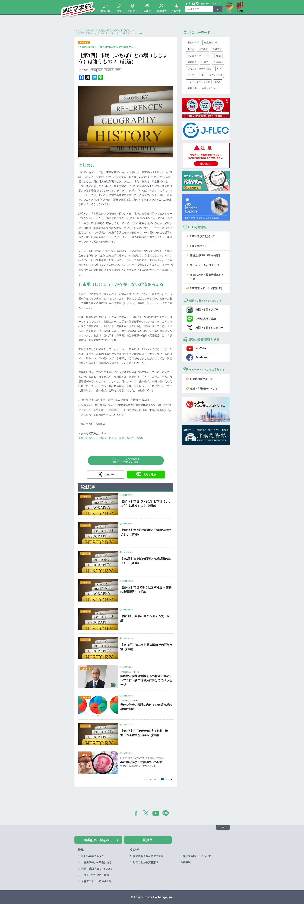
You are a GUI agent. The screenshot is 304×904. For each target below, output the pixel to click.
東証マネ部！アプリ (207, 309)
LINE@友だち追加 (206, 318)
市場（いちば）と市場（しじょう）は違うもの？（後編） (111, 437)
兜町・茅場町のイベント (204, 388)
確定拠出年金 (211, 42)
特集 (119, 10)
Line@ (197, 3)
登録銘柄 (176, 10)
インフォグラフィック (199, 82)
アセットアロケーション (200, 68)
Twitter (190, 3)
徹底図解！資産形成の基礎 (148, 856)
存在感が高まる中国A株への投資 (141, 762)
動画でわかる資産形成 (145, 862)
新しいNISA (193, 42)
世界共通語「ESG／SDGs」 (97, 868)
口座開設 (217, 62)
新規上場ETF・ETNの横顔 (205, 255)
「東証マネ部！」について (208, 4)
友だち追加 (149, 474)
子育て (205, 62)
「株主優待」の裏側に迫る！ (97, 862)
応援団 (147, 10)
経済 (100, 70)
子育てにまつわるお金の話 (96, 881)
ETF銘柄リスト (198, 245)
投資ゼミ (132, 10)
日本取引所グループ (201, 378)
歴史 (118, 70)
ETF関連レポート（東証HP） (206, 288)
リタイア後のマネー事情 (95, 874)
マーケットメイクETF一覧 (205, 265)
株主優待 (203, 49)
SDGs (218, 82)
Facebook (186, 3)
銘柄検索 (162, 10)
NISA (208, 55)
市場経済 (109, 70)
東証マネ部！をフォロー (209, 327)
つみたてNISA (194, 55)
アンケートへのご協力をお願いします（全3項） (126, 461)
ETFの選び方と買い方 (202, 236)
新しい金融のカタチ (92, 856)
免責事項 (185, 862)
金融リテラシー (209, 88)
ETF (219, 68)
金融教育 (217, 49)
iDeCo (191, 49)
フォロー (109, 474)
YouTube (193, 3)
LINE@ (166, 814)
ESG (202, 75)
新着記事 (105, 10)
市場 (93, 70)
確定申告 (192, 62)
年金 (218, 55)
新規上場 (192, 88)
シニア (191, 75)
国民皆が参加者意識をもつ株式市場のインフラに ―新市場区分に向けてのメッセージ (146, 680)
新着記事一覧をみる (98, 840)
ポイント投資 (215, 75)
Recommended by (153, 779)
